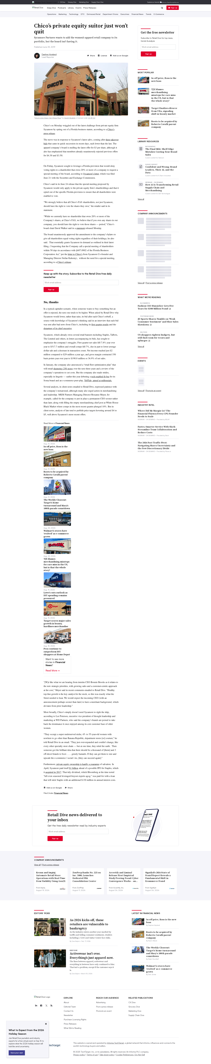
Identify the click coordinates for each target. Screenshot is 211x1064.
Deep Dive (51, 8)
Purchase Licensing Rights (75, 1019)
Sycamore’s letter (91, 173)
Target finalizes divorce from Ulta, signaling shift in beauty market (164, 111)
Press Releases (89, 8)
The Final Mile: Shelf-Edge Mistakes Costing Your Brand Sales (161, 152)
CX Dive (62, 2)
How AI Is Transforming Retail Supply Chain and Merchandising (162, 187)
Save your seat (17, 1053)
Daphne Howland (49, 54)
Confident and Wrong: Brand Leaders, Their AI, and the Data (161, 169)
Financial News (137, 14)
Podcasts (62, 8)
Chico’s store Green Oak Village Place (48, 118)
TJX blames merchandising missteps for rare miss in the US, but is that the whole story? (163, 95)
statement (80, 228)
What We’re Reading (72, 1028)
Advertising (101, 1002)
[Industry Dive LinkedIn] (36, 1005)
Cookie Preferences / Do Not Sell (130, 1054)
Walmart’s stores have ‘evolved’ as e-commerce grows (159, 968)
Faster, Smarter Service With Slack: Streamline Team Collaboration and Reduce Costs (157, 429)
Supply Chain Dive (97, 2)
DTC (82, 14)
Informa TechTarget (115, 1043)
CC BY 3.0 (91, 118)
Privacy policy (79, 1054)
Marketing (63, 14)
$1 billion (73, 768)
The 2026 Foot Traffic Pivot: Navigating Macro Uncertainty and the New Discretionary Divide (156, 445)
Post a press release (154, 283)
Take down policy (106, 1054)
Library (71, 8)
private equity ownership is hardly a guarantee (77, 764)
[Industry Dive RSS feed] (51, 1005)
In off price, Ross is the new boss (163, 79)
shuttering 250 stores (63, 368)
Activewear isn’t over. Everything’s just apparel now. (92, 955)
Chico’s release (64, 262)
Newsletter (68, 1015)
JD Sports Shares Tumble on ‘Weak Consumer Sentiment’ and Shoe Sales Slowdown (158, 321)
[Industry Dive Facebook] (41, 1005)
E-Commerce (159, 14)
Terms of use (92, 1054)
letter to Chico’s (75, 254)
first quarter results (100, 324)
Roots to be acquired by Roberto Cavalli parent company (164, 124)
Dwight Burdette (69, 118)
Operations (51, 14)
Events (78, 8)
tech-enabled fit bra (100, 376)
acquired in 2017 (53, 772)
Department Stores (110, 14)
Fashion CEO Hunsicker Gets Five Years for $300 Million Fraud (156, 307)
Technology (73, 14)
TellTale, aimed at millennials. (98, 380)
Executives (125, 14)
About (66, 1002)
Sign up (174, 8)
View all (141, 199)
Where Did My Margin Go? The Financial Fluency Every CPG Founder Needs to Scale (158, 413)
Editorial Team (70, 1006)
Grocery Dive (72, 2)
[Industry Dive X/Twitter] (46, 1005)
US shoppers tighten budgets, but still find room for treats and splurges (156, 337)
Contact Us (68, 1011)
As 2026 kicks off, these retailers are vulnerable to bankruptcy (89, 924)
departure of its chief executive (58, 328)
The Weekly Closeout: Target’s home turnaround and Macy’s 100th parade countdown (161, 952)
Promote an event (153, 390)
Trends (148, 14)
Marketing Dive (84, 2)
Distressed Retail (93, 14)
